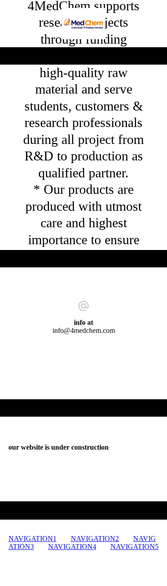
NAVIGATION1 (32, 538)
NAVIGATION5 (134, 546)
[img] (83, 23)
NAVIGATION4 (72, 546)
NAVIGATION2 (95, 538)
